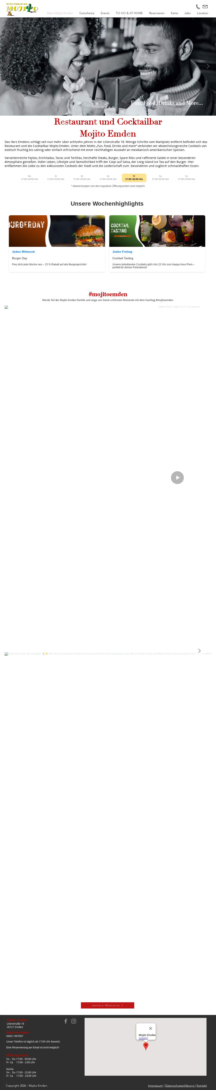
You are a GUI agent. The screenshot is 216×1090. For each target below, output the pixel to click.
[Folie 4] (113, 107)
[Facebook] (65, 1021)
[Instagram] (73, 1021)
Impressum (155, 1085)
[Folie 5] (109, 107)
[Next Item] (199, 651)
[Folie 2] (106, 107)
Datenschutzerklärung (180, 1085)
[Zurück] (8, 66)
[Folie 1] (102, 107)
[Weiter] (208, 66)
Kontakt (202, 1085)
